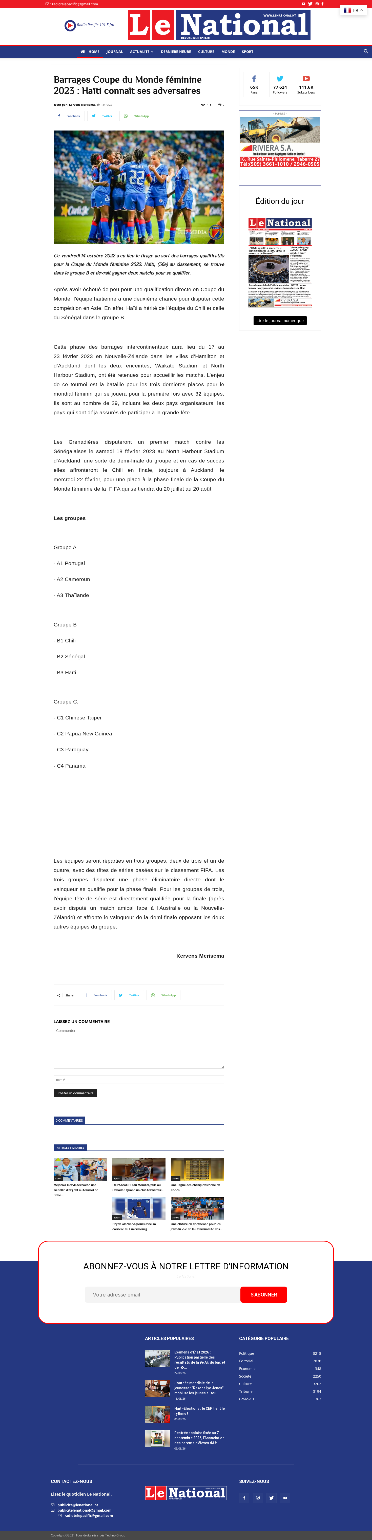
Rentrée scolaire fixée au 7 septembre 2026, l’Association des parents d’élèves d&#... (199, 1438)
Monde (228, 51)
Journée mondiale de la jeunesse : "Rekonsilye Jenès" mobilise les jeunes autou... (198, 1388)
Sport (247, 51)
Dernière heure (176, 51)
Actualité (140, 51)
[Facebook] (324, 4)
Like (254, 76)
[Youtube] (305, 4)
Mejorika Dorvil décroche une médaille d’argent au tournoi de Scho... (76, 1190)
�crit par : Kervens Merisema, (75, 104)
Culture (206, 51)
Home (93, 51)
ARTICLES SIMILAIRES (70, 1147)
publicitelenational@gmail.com (84, 1510)
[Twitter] (312, 4)
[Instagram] (319, 4)
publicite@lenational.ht (77, 1504)
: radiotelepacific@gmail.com (74, 4)
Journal (115, 51)
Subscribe (306, 76)
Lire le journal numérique (280, 320)
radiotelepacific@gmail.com (89, 1515)
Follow (280, 76)
